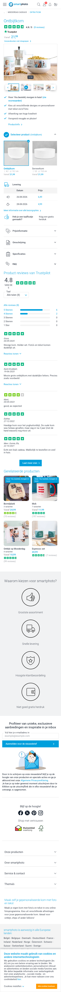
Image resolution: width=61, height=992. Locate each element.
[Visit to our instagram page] (40, 813)
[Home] (4, 12)
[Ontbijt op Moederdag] (16, 533)
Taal (8, 291)
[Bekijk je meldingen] (50, 4)
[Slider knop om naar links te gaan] (8, 87)
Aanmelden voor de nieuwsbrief (21, 743)
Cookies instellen (12, 986)
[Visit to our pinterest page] (34, 813)
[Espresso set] (44, 533)
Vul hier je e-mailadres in (17, 732)
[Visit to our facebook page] (20, 813)
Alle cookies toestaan (46, 986)
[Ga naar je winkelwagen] (55, 4)
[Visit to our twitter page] (27, 813)
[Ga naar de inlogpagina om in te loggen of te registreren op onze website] (44, 4)
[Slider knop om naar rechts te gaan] (53, 87)
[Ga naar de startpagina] (18, 4)
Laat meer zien (30, 463)
